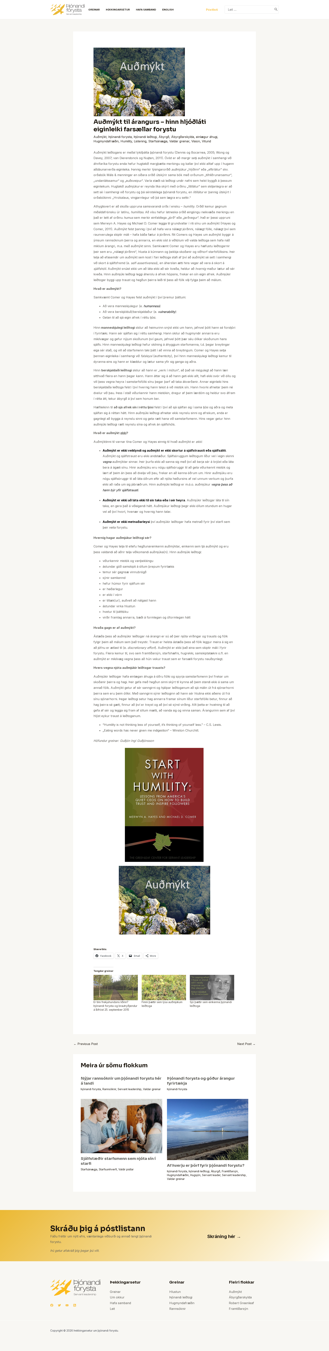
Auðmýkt (99, 137)
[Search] (276, 9)
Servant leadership (129, 1089)
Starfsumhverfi (108, 1169)
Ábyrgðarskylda (182, 137)
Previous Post (85, 1044)
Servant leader (211, 1175)
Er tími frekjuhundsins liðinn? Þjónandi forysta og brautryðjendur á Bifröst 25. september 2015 (115, 1005)
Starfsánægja (157, 141)
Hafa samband (146, 9)
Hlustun (175, 1292)
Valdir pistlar (126, 1169)
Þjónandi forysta (120, 137)
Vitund (206, 141)
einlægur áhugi (206, 137)
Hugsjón (195, 1175)
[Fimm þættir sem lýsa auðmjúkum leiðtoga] (164, 987)
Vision (195, 141)
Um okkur (117, 1297)
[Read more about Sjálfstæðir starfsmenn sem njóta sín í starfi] (121, 1126)
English (168, 9)
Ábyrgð (164, 137)
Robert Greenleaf (241, 1303)
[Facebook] (51, 1305)
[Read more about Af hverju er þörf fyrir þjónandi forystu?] (207, 1129)
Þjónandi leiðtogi (145, 137)
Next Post (246, 1044)
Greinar (94, 9)
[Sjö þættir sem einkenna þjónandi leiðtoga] (212, 987)
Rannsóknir (109, 1089)
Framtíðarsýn (230, 1171)
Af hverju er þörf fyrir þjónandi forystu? (205, 1165)
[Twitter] (59, 1305)
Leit (112, 1309)
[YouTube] (67, 1305)
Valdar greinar (179, 141)
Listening (140, 141)
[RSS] (74, 1305)
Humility (126, 141)
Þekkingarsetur (118, 9)
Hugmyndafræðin (106, 141)
